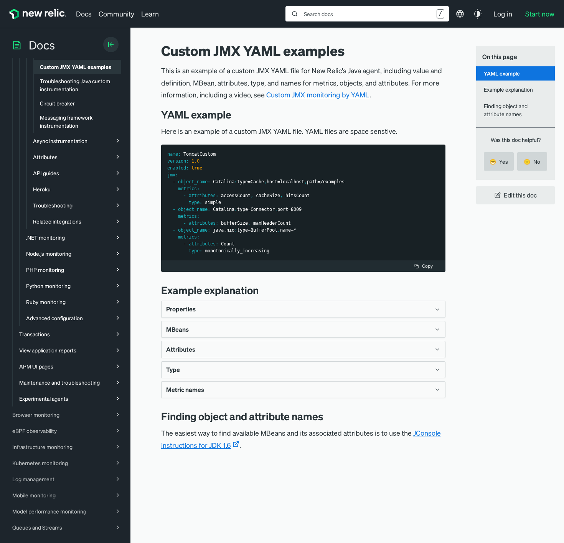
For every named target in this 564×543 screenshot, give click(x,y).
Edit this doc (520, 195)
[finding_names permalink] (329, 416)
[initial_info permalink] (264, 290)
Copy (427, 266)
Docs (84, 13)
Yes (499, 161)
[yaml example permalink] (235, 114)
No (532, 161)
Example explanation (508, 89)
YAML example (502, 73)
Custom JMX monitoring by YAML (317, 94)
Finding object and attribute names (506, 109)
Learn (150, 13)
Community (116, 13)
